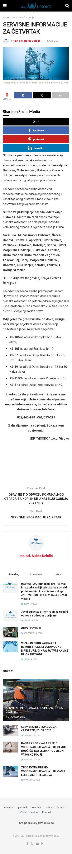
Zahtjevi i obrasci (55, 807)
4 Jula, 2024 (53, 40)
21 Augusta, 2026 (16, 717)
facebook (38, 130)
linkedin (38, 148)
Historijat (36, 807)
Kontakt (46, 812)
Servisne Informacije (23, 17)
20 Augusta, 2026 (31, 735)
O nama (8, 807)
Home (6, 17)
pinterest (38, 139)
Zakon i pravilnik (29, 812)
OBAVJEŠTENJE (31, 628)
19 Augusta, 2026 (31, 760)
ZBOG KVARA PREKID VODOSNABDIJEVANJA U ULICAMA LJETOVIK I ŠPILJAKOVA (43, 771)
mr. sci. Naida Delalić (27, 40)
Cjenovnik (22, 807)
